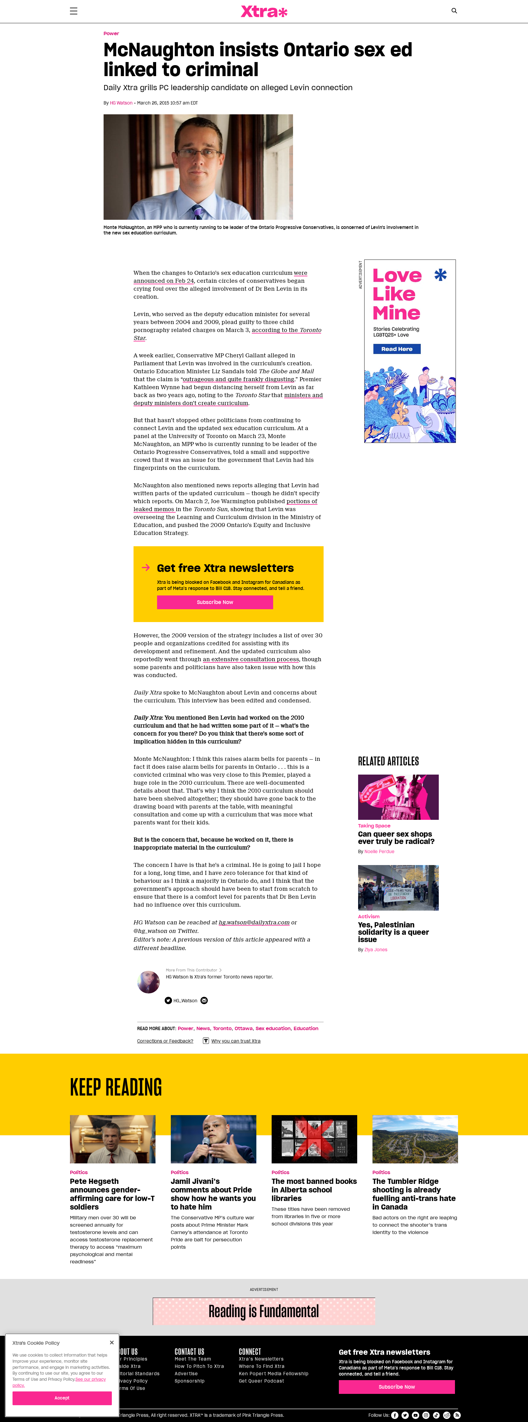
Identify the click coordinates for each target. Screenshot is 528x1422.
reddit (446, 1415)
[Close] (112, 1342)
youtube (415, 1415)
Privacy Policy (131, 1381)
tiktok (436, 1415)
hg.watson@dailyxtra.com (254, 922)
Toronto (222, 1028)
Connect (250, 1351)
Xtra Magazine (264, 11)
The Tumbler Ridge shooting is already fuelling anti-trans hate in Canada (414, 1194)
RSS (457, 1415)
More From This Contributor (191, 970)
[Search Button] (454, 11)
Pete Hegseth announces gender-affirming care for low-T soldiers (112, 1194)
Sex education (273, 1028)
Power (111, 33)
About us (126, 1351)
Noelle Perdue (379, 851)
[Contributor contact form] (204, 1001)
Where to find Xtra (262, 1366)
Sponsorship (190, 1381)
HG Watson (121, 103)
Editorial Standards (137, 1373)
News (203, 1028)
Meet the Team (193, 1359)
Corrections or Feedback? (165, 1041)
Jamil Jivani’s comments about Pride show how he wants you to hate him (213, 1194)
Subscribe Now (215, 602)
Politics (79, 1172)
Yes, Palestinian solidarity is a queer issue (393, 932)
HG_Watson (185, 1001)
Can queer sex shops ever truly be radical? (396, 838)
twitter (405, 1415)
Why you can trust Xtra (236, 1041)
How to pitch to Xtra (199, 1366)
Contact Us (189, 1351)
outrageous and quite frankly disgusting (238, 379)
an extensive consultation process (251, 659)
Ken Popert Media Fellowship (274, 1373)
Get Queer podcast (261, 1381)
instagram (426, 1415)
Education (306, 1028)
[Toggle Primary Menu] (73, 12)
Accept (62, 1398)
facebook (394, 1415)
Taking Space (374, 826)
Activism (369, 916)
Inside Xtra (127, 1366)
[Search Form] (454, 11)
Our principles (131, 1359)
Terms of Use (129, 1388)
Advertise (186, 1373)
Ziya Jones (376, 949)
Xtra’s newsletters (261, 1359)
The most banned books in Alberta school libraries (314, 1190)
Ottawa (244, 1028)
